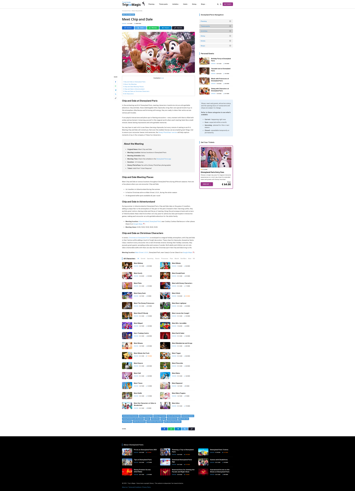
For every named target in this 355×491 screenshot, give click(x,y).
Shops (203, 4)
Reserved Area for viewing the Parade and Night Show (183, 471)
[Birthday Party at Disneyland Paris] (204, 61)
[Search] (218, 4)
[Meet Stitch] (165, 295)
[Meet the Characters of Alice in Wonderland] (127, 405)
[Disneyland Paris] (133, 4)
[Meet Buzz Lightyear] (165, 305)
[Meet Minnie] (165, 265)
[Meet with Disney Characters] (165, 285)
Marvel (177, 258)
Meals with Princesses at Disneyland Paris (220, 80)
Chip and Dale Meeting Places (133, 86)
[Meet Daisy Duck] (127, 295)
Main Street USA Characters (173, 421)
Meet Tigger (176, 353)
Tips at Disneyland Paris (143, 460)
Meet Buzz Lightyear (179, 303)
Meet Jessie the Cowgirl (180, 313)
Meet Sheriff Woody (141, 313)
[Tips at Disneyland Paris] (127, 461)
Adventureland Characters (130, 416)
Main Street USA (183, 418)
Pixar (171, 258)
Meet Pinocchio (177, 363)
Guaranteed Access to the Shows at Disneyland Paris (219, 471)
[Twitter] (115, 94)
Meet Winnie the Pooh (141, 353)
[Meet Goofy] (127, 275)
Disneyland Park (172, 418)
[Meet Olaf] (127, 375)
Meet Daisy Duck (140, 293)
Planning (151, 4)
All (138, 258)
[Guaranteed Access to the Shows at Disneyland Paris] (203, 471)
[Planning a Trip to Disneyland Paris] (165, 451)
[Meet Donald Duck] (165, 275)
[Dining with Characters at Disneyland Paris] (204, 91)
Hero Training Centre (141, 333)
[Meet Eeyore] (127, 365)
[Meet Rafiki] (127, 395)
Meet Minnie (176, 263)
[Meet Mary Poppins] (165, 395)
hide (162, 78)
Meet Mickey (138, 263)
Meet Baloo (176, 373)
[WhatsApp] (115, 86)
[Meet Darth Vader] (165, 335)
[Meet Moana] (127, 345)
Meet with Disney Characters (182, 283)
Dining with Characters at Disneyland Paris (220, 90)
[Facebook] (115, 82)
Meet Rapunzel (177, 383)
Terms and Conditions (134, 487)
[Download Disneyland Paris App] (165, 461)
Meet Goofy (138, 273)
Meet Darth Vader (178, 333)
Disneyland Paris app (163, 159)
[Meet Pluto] (127, 285)
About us (124, 487)
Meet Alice (176, 403)
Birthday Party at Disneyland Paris (221, 60)
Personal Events (207, 54)
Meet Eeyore (138, 363)
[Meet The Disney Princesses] (127, 305)
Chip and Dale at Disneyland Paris (134, 82)
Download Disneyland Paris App (182, 461)
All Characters (128, 94)
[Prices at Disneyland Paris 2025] (127, 451)
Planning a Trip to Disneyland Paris (183, 451)
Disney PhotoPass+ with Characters (133, 418)
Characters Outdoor (187, 416)
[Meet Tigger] (165, 355)
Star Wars (183, 258)
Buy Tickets (227, 4)
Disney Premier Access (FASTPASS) (142, 471)
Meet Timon (138, 383)
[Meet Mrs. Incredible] (165, 325)
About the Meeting (130, 84)
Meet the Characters (128, 14)
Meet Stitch (176, 293)
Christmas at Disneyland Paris (139, 238)
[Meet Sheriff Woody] (127, 315)
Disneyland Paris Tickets (219, 450)
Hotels (185, 4)
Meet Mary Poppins (179, 393)
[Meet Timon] (127, 385)
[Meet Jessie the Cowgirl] (165, 315)
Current (143, 258)
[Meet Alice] (165, 405)
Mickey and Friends (159, 416)
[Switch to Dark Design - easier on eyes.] (221, 4)
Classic (157, 258)
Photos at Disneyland (146, 416)
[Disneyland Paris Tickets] (203, 451)
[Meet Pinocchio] (165, 365)
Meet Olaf (137, 373)
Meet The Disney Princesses (144, 303)
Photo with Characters (174, 416)
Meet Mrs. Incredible (179, 323)
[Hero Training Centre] (127, 335)
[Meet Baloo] (165, 375)
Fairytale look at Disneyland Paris (220, 70)
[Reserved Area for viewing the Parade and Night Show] (165, 471)
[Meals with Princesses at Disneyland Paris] (204, 81)
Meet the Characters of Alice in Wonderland (145, 404)
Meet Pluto (138, 283)
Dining (194, 4)
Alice (189, 258)
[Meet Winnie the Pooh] (127, 355)
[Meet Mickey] (127, 265)
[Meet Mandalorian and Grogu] (165, 345)
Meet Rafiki (138, 393)
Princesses (164, 258)
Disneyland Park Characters (155, 421)
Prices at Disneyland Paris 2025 (145, 450)
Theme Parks (155, 418)
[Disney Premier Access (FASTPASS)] (127, 471)
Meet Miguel (138, 323)
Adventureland (143, 221)
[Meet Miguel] (127, 325)
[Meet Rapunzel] (165, 385)
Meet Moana (138, 343)
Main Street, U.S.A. (141, 252)
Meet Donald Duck (178, 273)
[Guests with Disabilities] (203, 461)
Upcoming (150, 258)
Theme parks (163, 4)
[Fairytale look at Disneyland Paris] (204, 71)
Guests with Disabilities (219, 460)
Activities (175, 4)
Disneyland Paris (126, 10)
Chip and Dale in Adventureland (134, 89)
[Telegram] (115, 90)
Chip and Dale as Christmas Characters (136, 91)
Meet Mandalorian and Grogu (182, 343)
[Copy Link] (115, 98)
